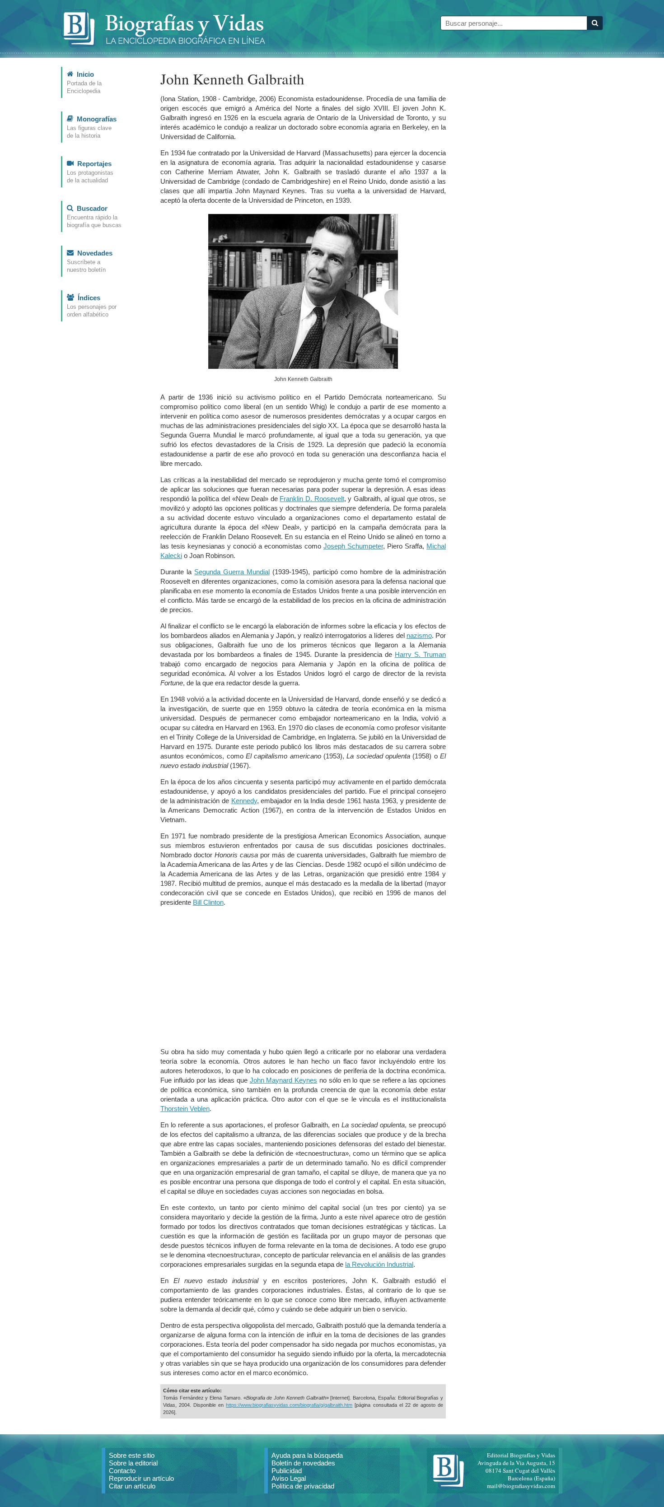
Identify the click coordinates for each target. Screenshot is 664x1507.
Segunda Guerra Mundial (232, 572)
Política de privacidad (302, 1486)
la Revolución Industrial (379, 1264)
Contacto (122, 1470)
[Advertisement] (303, 977)
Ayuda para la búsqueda (307, 1455)
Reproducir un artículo (141, 1478)
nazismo (419, 635)
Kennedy (244, 801)
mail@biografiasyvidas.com (521, 1486)
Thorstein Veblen (185, 1108)
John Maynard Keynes (284, 1080)
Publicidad (286, 1470)
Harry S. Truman (420, 654)
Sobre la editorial (133, 1463)
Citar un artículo (132, 1486)
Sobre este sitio (131, 1455)
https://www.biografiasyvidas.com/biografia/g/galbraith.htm (289, 1405)
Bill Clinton (208, 902)
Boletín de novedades (303, 1463)
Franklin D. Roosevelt (312, 498)
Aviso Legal (288, 1478)
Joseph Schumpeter (353, 546)
